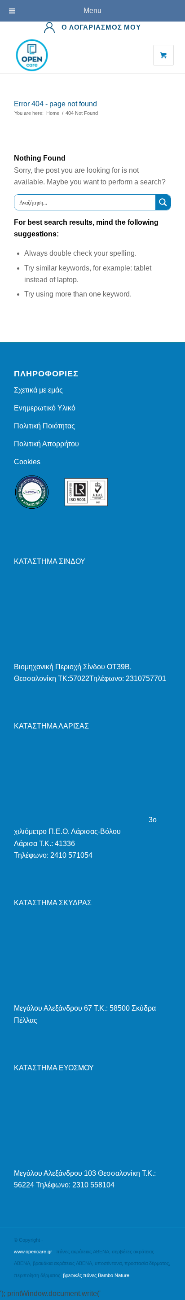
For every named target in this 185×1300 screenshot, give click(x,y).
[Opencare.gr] (77, 55)
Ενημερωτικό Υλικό (44, 408)
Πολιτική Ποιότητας (44, 426)
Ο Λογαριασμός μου (101, 27)
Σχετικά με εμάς (38, 390)
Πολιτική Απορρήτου (46, 444)
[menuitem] (92, 27)
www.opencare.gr (33, 1251)
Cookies (27, 462)
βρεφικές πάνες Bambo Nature (96, 1275)
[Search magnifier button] (163, 202)
